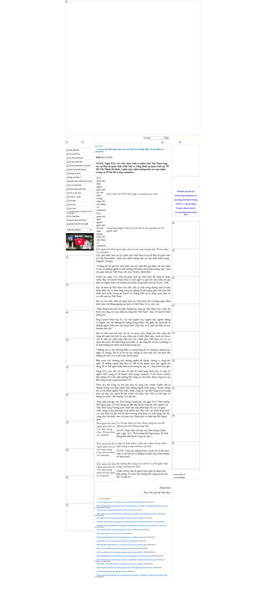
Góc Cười (72, 208)
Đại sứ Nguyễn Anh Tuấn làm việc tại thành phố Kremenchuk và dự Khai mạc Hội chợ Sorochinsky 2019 (132, 575)
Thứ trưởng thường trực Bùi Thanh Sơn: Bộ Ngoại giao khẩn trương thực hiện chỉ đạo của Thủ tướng (131, 514)
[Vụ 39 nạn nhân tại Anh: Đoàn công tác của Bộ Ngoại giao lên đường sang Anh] (106, 440)
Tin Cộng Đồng (74, 216)
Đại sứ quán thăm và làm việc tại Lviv (110, 533)
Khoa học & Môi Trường (77, 169)
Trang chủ (81, 138)
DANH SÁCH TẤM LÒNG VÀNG (80, 181)
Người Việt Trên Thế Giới (77, 220)
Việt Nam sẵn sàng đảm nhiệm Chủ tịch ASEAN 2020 (115, 510)
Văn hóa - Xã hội (75, 197)
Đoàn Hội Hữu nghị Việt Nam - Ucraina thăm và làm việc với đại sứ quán (122, 544)
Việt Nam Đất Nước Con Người (79, 165)
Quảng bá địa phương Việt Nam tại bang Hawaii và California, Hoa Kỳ (121, 537)
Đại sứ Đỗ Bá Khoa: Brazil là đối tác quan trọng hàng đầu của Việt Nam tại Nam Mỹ (125, 556)
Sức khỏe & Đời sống (76, 158)
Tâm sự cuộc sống (75, 193)
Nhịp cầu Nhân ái (75, 177)
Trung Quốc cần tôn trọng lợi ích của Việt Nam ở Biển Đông (117, 541)
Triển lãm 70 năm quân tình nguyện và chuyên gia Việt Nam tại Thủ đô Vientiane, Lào (126, 522)
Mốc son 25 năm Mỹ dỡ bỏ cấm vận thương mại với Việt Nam (118, 548)
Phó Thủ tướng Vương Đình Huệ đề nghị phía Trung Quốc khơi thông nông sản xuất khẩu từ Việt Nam (131, 525)
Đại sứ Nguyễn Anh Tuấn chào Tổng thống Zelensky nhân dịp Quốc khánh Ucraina (125, 567)
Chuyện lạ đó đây (75, 173)
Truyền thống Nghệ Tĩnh (77, 189)
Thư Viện (72, 204)
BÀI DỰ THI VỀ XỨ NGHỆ (78, 224)
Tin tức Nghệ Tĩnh (75, 185)
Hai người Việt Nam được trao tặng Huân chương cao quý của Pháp (120, 518)
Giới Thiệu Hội (74, 150)
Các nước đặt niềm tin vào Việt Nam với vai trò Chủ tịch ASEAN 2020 (120, 502)
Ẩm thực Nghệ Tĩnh (75, 162)
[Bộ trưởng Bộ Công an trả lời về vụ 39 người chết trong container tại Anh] (106, 481)
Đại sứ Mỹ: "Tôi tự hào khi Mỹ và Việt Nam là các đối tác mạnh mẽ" (120, 564)
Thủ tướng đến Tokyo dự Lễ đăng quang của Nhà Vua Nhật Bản (118, 529)
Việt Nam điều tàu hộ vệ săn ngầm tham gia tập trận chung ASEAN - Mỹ (121, 552)
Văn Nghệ (72, 200)
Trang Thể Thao (74, 154)
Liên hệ (107, 138)
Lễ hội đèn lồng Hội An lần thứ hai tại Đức (111, 571)
